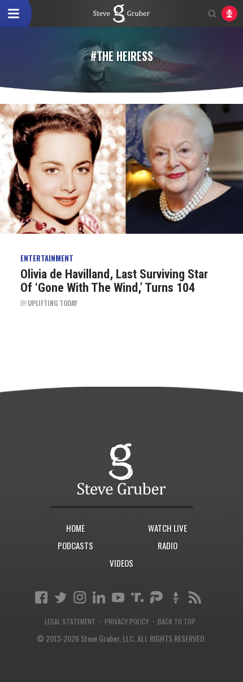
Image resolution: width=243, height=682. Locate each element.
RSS (195, 597)
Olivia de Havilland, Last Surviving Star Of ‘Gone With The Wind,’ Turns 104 (114, 281)
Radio (167, 545)
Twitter (60, 597)
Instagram (79, 597)
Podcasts (75, 545)
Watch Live (167, 528)
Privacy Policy (127, 621)
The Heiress (121, 14)
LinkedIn (99, 597)
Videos (121, 563)
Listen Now (229, 13)
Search (212, 13)
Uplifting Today (52, 303)
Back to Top (177, 621)
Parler (156, 597)
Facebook (41, 597)
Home (75, 528)
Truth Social (137, 597)
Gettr (176, 597)
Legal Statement (70, 621)
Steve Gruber (121, 469)
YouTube (118, 597)
